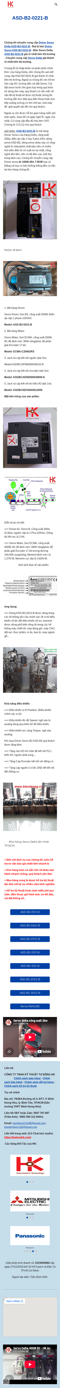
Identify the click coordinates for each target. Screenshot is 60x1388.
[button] (4, 4)
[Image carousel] (30, 1169)
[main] (30, 18)
